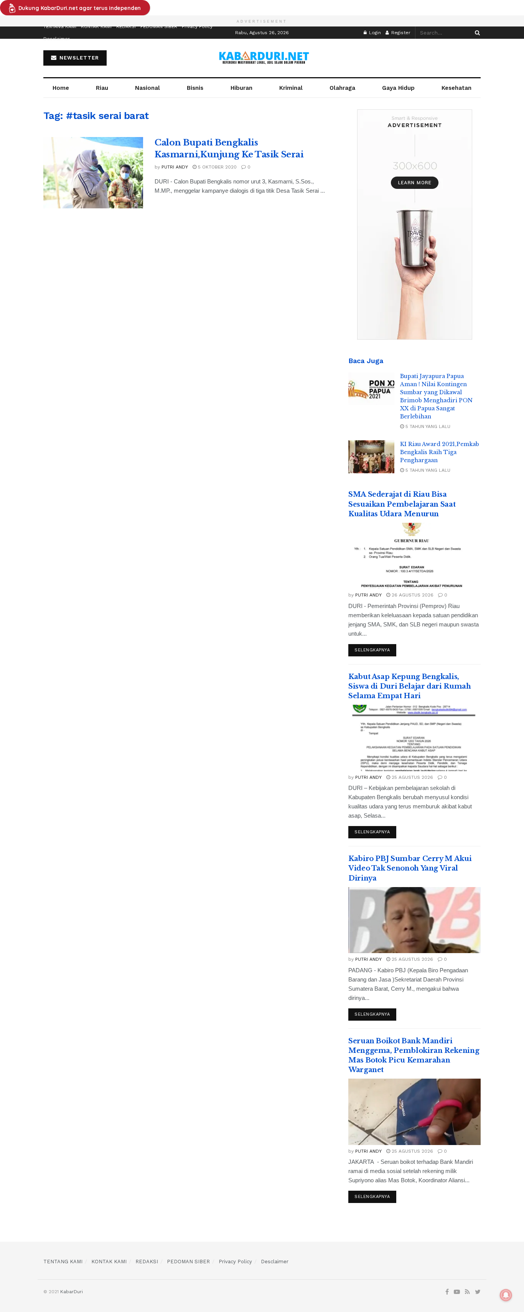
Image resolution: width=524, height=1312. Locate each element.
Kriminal (291, 87)
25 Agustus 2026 (411, 777)
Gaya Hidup (398, 87)
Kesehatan (456, 87)
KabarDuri (71, 1291)
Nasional (147, 87)
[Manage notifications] (506, 1295)
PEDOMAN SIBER (158, 26)
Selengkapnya (372, 650)
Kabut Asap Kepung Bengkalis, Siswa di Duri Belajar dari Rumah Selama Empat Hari (409, 686)
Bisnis (195, 87)
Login (374, 32)
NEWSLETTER (78, 58)
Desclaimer (56, 38)
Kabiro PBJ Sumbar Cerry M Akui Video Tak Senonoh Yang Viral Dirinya (409, 868)
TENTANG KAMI (59, 26)
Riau (102, 87)
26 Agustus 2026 (411, 595)
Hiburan (241, 87)
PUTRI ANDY (174, 167)
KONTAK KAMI (96, 26)
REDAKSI (126, 26)
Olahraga (342, 87)
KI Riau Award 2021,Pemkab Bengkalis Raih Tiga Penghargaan (439, 452)
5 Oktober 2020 (216, 167)
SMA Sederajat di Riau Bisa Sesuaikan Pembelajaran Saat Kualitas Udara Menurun (401, 504)
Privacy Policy (197, 26)
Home (61, 87)
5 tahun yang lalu (427, 426)
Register (400, 32)
